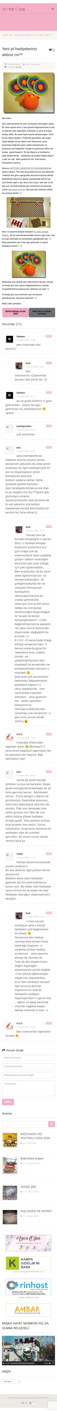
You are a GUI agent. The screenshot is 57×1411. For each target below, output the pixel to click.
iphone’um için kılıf (16, 189)
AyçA (28, 363)
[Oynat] (4, 1363)
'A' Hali (18, 67)
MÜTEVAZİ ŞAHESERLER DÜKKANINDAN (29, 168)
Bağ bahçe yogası (32, 1158)
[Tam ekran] (53, 1363)
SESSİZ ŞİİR (28, 1187)
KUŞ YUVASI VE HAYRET (36, 1211)
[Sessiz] (50, 1363)
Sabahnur (20, 393)
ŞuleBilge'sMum (23, 426)
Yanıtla (49, 336)
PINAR (19, 854)
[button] (27, 1349)
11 (53, 49)
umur (18, 772)
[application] (28, 1350)
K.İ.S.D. (19, 734)
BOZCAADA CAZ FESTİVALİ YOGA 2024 (35, 1136)
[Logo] (19, 9)
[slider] (22, 1363)
